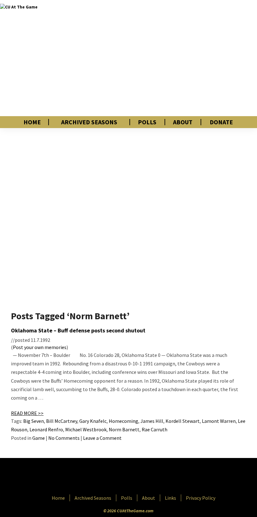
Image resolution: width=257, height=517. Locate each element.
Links (170, 498)
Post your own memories (39, 347)
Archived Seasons (89, 122)
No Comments (64, 438)
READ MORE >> (27, 413)
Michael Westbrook (86, 429)
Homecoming (123, 421)
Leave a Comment (102, 438)
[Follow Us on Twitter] (142, 477)
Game (38, 438)
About (182, 122)
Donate (221, 122)
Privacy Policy (200, 498)
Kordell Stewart (182, 421)
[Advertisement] (180, 58)
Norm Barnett (124, 429)
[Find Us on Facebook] (114, 477)
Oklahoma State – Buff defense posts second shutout (78, 330)
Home (32, 122)
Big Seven (33, 421)
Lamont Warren (219, 421)
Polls (147, 122)
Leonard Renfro (46, 429)
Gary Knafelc (93, 421)
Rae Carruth (154, 429)
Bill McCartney (61, 421)
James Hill (151, 421)
